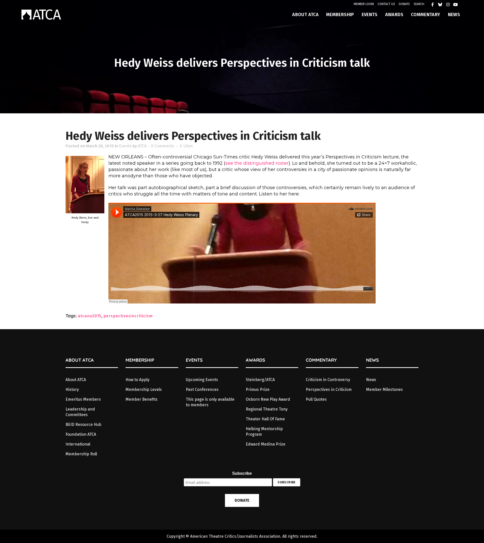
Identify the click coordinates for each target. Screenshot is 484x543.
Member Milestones (384, 389)
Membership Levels (144, 389)
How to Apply (137, 379)
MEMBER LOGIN (364, 4)
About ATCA (76, 379)
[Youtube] (456, 6)
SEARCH (419, 4)
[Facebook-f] (434, 6)
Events (125, 146)
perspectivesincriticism (128, 316)
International (78, 444)
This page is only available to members (210, 402)
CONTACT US (386, 4)
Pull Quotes (316, 399)
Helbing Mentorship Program (264, 431)
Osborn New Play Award (268, 399)
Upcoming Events (202, 379)
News (371, 379)
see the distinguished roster (257, 163)
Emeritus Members (83, 399)
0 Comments (162, 146)
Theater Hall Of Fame (265, 419)
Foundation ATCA (81, 434)
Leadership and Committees (80, 412)
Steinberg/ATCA (260, 379)
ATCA (142, 146)
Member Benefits (142, 399)
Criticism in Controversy (328, 379)
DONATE (404, 4)
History (72, 389)
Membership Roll (81, 454)
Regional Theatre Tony (267, 409)
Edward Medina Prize (265, 444)
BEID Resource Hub (83, 424)
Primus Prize (257, 389)
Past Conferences (202, 389)
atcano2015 (89, 316)
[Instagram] (449, 6)
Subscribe (242, 473)
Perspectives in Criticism (329, 389)
